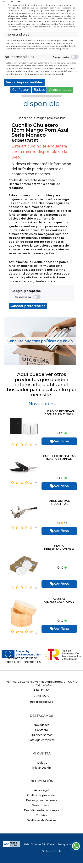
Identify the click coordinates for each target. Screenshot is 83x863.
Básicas (39, 90)
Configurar (20, 90)
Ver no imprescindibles (24, 82)
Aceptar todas (60, 90)
